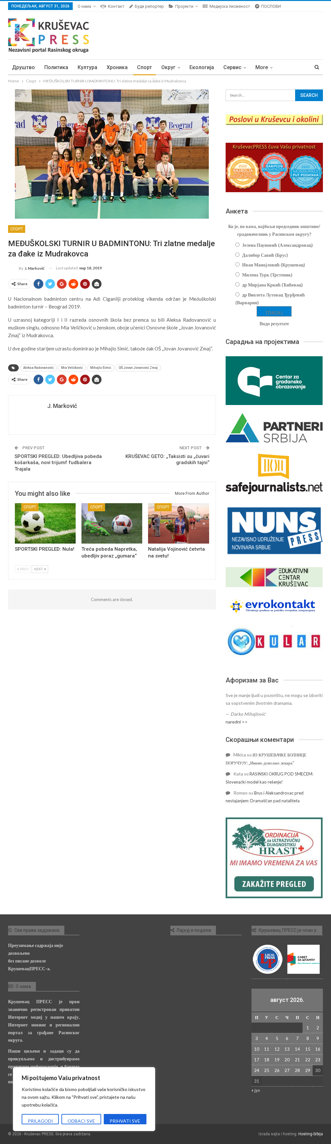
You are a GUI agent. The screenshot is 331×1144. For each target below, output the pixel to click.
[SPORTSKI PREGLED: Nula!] (45, 523)
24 (256, 1070)
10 (256, 1049)
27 (287, 1070)
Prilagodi (40, 1121)
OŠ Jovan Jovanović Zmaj (138, 367)
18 (266, 1059)
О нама (84, 6)
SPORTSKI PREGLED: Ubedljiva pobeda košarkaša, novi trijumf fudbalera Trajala (58, 462)
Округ (168, 67)
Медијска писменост (229, 6)
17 (256, 1059)
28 (297, 1070)
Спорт (144, 67)
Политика (56, 67)
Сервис (232, 67)
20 (287, 1059)
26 (277, 1070)
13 (287, 1049)
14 (297, 1049)
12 (277, 1049)
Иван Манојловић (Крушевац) (273, 264)
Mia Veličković (72, 367)
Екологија (201, 67)
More (261, 67)
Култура (87, 67)
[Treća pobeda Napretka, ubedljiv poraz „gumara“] (111, 523)
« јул (255, 1090)
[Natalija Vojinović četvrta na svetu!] (178, 523)
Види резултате (274, 323)
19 (277, 1059)
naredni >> (237, 721)
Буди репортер (149, 6)
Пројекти (184, 6)
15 (307, 1049)
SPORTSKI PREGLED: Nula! (44, 549)
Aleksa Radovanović (38, 367)
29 (307, 1070)
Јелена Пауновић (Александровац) (277, 245)
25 (266, 1070)
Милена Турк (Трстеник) (267, 274)
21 (297, 1059)
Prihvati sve (125, 1121)
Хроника (117, 67)
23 (317, 1059)
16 (317, 1049)
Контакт (116, 6)
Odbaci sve (81, 1121)
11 (266, 1049)
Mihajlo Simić (100, 367)
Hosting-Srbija (310, 1134)
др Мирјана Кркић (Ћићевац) (272, 284)
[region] (84, 1099)
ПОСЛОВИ (271, 6)
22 (307, 1059)
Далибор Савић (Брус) (265, 255)
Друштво (23, 67)
